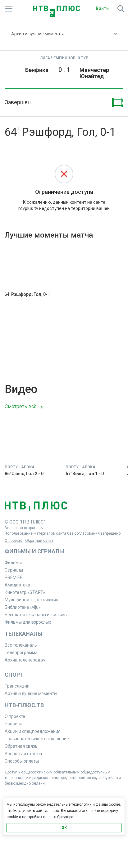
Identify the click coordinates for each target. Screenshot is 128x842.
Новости (13, 723)
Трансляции (17, 686)
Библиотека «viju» (23, 607)
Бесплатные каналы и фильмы (36, 614)
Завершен (18, 102)
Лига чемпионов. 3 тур (64, 58)
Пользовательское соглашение (37, 738)
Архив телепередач (25, 659)
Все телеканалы (21, 645)
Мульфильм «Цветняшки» (31, 599)
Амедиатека (17, 584)
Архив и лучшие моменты (37, 33)
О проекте (13, 540)
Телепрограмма (21, 652)
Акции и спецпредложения (33, 731)
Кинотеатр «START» (25, 592)
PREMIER (14, 577)
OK (64, 828)
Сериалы (14, 570)
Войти (102, 8)
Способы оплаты (22, 761)
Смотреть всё (21, 406)
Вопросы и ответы (23, 753)
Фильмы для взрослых (28, 622)
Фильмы (13, 562)
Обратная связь (39, 540)
